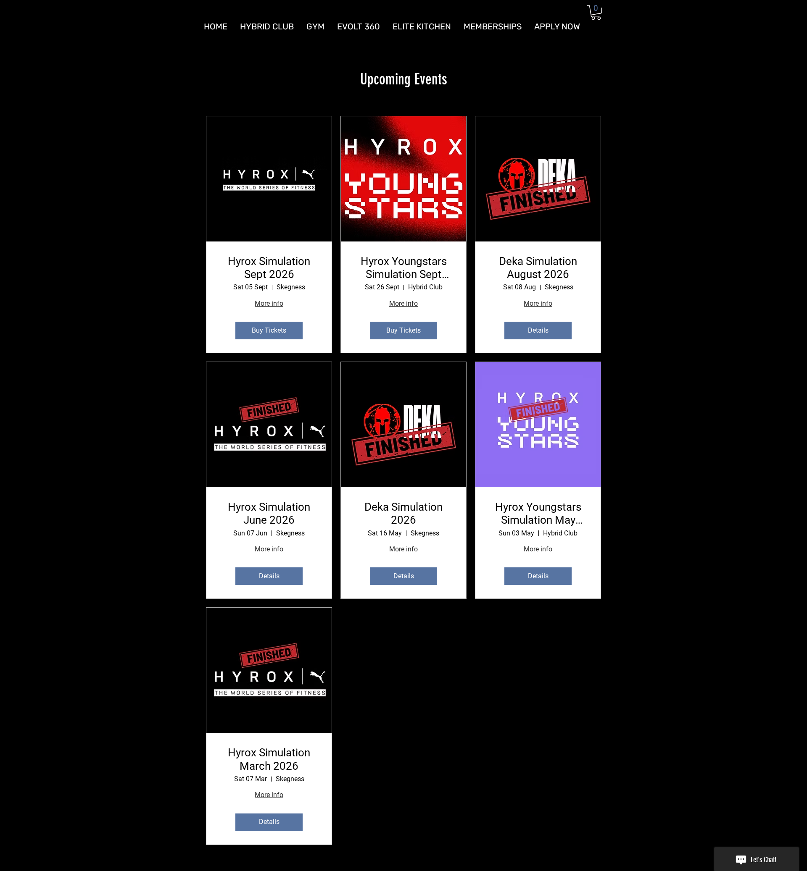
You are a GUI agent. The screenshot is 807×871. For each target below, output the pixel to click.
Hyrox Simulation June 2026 (269, 513)
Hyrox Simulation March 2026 (269, 759)
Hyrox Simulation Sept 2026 (269, 268)
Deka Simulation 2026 (403, 513)
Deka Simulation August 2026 (538, 268)
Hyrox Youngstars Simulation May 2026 (538, 514)
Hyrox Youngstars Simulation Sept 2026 (404, 268)
